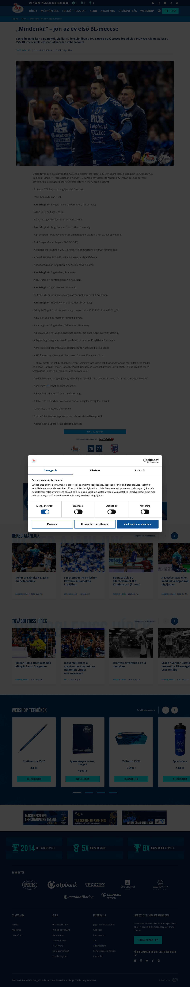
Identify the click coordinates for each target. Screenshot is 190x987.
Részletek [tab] (95, 470)
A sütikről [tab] (139, 470)
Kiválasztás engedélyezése (95, 524)
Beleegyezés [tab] (50, 470)
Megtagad (52, 524)
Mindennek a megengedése (138, 524)
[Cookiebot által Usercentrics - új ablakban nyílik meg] (146, 460)
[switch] (78, 511)
